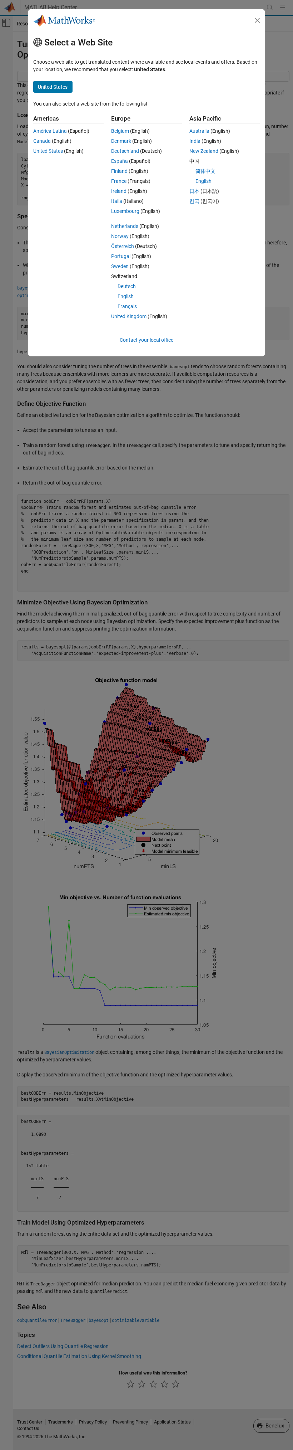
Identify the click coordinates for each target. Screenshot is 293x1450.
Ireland (118, 191)
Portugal (120, 256)
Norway (120, 236)
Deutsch (127, 286)
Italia (116, 201)
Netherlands (124, 226)
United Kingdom (128, 316)
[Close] (257, 20)
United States (48, 151)
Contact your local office (146, 340)
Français (127, 306)
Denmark (121, 141)
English (126, 296)
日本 (194, 191)
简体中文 (205, 171)
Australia (199, 131)
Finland (119, 171)
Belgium (120, 131)
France (118, 181)
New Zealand (203, 151)
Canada (42, 141)
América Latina (50, 131)
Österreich (122, 246)
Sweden (120, 266)
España (119, 161)
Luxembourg (125, 211)
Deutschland (125, 151)
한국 (194, 201)
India (194, 141)
